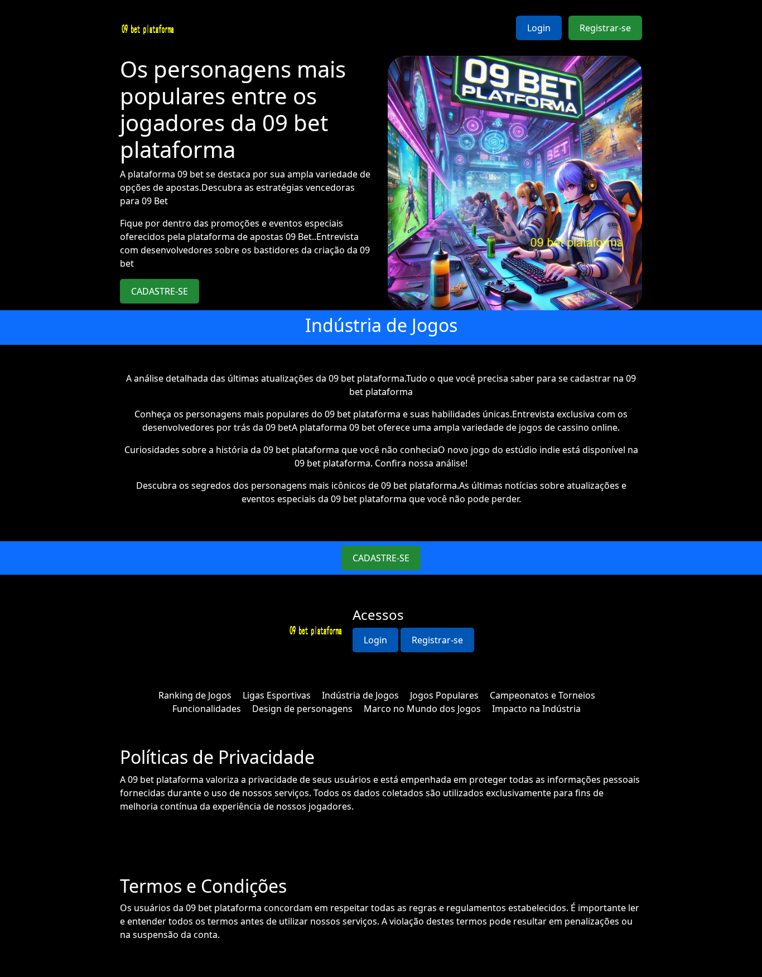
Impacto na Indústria (536, 708)
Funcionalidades (206, 708)
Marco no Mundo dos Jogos (422, 708)
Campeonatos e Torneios (542, 695)
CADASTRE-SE (159, 291)
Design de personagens (302, 708)
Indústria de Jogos (360, 695)
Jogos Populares (444, 695)
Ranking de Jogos (195, 695)
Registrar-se (605, 28)
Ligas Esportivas (277, 695)
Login (539, 28)
